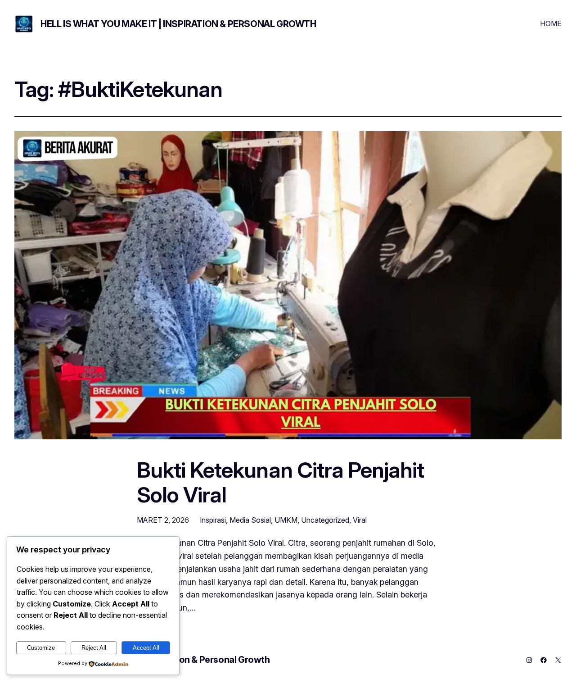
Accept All (146, 647)
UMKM (285, 519)
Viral (360, 519)
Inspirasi (213, 519)
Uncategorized (325, 519)
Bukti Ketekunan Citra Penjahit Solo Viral (280, 482)
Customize (41, 647)
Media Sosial (250, 519)
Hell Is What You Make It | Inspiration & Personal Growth (178, 23)
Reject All (93, 647)
